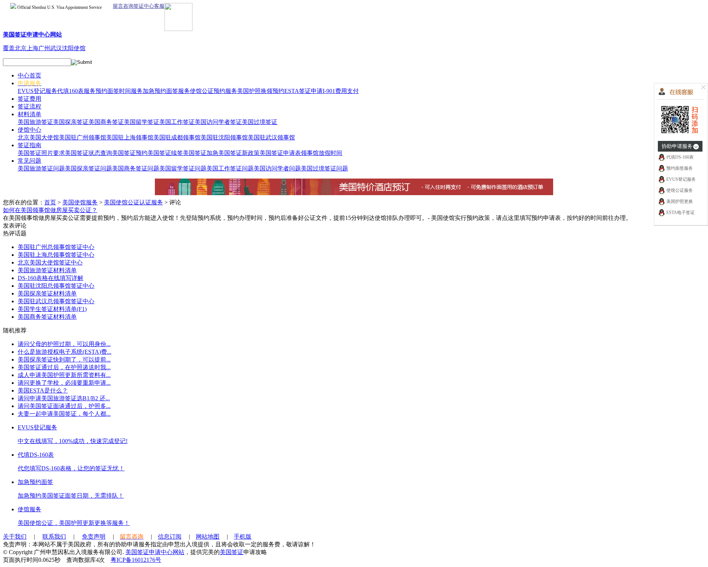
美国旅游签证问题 (41, 168)
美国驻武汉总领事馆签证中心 (56, 301)
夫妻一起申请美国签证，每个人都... (64, 414)
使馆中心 (29, 130)
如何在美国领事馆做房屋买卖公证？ (50, 210)
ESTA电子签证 (680, 212)
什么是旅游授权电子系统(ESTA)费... (64, 352)
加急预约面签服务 (166, 91)
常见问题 (29, 161)
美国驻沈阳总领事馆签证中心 (56, 286)
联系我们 (54, 536)
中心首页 (29, 75)
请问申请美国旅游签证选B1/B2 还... (64, 398)
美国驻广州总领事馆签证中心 (56, 247)
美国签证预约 (130, 153)
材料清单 (29, 114)
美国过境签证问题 (324, 168)
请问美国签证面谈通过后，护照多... (64, 406)
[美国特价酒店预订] (354, 193)
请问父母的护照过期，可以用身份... (64, 344)
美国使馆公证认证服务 (133, 202)
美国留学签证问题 (182, 168)
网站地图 (207, 536)
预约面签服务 (679, 168)
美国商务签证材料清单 (47, 317)
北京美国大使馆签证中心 (50, 262)
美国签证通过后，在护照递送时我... (64, 367)
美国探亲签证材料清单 (47, 293)
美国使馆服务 (80, 202)
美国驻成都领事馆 (177, 137)
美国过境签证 (259, 122)
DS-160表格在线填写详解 (50, 278)
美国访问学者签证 (218, 122)
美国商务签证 (106, 122)
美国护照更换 (679, 201)
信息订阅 (169, 536)
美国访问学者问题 (277, 168)
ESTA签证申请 (303, 91)
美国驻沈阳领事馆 (224, 137)
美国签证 (231, 552)
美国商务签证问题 (135, 168)
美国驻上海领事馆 (129, 137)
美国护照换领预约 (260, 91)
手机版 (242, 536)
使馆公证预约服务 (213, 91)
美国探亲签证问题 (88, 168)
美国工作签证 (177, 122)
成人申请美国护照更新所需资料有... (64, 375)
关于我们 (15, 536)
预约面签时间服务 (119, 91)
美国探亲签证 (70, 122)
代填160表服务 (76, 91)
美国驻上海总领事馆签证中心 (56, 255)
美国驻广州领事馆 (82, 137)
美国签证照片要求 (41, 153)
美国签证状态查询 (88, 153)
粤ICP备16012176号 (136, 560)
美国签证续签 (165, 153)
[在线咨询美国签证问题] (679, 133)
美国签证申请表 (280, 153)
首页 (50, 202)
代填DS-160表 (680, 157)
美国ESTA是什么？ (43, 390)
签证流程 (29, 106)
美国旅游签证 (35, 122)
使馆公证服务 (679, 190)
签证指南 (29, 145)
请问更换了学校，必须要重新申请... (64, 383)
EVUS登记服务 (37, 91)
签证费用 (29, 99)
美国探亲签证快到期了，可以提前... (64, 359)
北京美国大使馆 (38, 137)
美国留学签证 (141, 122)
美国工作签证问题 (230, 168)
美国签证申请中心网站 (154, 552)
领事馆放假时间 (321, 153)
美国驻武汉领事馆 (271, 137)
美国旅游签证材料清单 (47, 270)
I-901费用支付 (341, 91)
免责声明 (93, 536)
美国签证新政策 (239, 153)
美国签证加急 (200, 153)
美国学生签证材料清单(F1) (52, 309)
